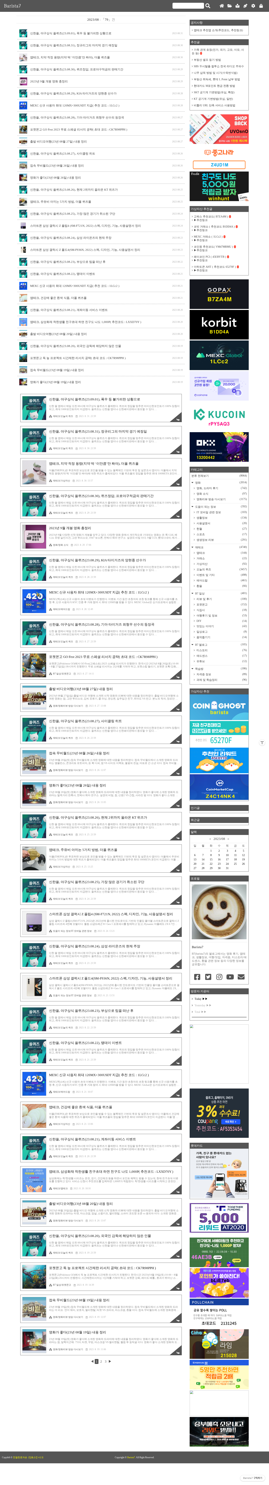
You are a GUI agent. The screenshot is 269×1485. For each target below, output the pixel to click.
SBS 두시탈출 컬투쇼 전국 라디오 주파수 (219, 66)
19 (243, 859)
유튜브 (221, 661)
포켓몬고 (221, 604)
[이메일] (241, 977)
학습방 (220, 668)
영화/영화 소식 (60, 545)
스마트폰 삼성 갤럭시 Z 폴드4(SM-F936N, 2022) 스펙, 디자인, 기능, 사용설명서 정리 (85, 249)
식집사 (221, 610)
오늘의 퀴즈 (221, 569)
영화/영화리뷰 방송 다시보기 (68, 705)
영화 (220, 482)
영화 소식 (221, 493)
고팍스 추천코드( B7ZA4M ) (211, 216)
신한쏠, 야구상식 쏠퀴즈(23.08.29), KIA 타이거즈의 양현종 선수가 (73, 93)
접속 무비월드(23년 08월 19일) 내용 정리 (57, 370)
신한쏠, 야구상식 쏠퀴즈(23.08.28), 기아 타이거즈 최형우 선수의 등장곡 (77, 117)
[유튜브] (230, 977)
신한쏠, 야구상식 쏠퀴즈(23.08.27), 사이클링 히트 (62, 153)
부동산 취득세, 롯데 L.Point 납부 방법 (217, 79)
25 (235, 863)
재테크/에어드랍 (61, 609)
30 (219, 868)
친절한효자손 (20, 1457)
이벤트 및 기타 (221, 574)
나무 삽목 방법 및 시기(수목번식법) (215, 72)
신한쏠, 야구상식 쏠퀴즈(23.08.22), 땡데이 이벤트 (62, 273)
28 (203, 868)
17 (227, 859)
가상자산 (221, 563)
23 (219, 863)
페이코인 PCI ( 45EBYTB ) (210, 256)
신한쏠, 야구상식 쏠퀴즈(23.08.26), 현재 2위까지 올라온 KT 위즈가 (74, 189)
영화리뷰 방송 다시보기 (221, 499)
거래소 (221, 558)
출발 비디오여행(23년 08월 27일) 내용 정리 (58, 141)
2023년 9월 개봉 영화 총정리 (49, 81)
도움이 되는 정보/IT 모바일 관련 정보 (72, 931)
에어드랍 (221, 580)
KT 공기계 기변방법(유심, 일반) (213, 98)
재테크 (220, 547)
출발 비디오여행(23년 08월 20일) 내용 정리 (58, 334)
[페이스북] (197, 977)
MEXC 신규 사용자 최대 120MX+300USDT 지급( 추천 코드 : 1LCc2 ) (74, 105)
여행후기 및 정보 (221, 615)
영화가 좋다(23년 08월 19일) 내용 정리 (55, 382)
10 (227, 855)
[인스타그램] (219, 977)
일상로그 (221, 631)
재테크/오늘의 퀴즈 (63, 416)
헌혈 (221, 528)
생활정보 (221, 517)
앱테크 (221, 552)
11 (235, 855)
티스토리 (221, 650)
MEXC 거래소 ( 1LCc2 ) (208, 236)
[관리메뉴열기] (262, 742)
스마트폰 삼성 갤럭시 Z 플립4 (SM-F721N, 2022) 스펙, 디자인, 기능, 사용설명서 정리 (85, 225)
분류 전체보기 (219, 475)
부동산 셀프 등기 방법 (207, 59)
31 (227, 868)
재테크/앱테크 (60, 1188)
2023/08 (219, 839)
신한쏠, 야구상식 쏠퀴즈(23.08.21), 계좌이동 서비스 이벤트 (69, 310)
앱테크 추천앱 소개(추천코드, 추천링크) (218, 30)
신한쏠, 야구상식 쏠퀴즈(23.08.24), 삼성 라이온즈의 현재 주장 (70, 237)
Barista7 (12, 6)
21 (203, 863)
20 (195, 863)
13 (195, 859)
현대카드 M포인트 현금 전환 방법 (214, 85)
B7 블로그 (220, 644)
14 (203, 859)
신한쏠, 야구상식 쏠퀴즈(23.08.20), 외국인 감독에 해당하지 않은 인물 (75, 346)
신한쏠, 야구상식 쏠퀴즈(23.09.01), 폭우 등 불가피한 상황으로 (70, 33)
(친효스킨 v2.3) (35, 1457)
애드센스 (221, 655)
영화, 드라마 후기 (221, 488)
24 (227, 863)
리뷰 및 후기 (221, 599)
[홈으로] (222, 6)
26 (243, 863)
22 (211, 863)
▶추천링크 (201, 220)
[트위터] (208, 977)
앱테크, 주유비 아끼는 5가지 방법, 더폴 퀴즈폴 (60, 201)
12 (243, 855)
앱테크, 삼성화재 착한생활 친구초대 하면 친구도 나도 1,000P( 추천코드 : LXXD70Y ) (85, 322)
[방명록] (237, 6)
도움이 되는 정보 (220, 506)
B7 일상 (220, 593)
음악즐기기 (221, 637)
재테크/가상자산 (61, 480)
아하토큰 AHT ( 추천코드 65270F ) (215, 266)
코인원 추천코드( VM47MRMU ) (213, 246)
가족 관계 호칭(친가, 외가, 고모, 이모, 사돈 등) (218, 51)
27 (195, 868)
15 (211, 859)
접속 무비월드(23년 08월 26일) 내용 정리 (57, 165)
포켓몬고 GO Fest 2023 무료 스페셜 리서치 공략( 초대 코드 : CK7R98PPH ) (78, 129)
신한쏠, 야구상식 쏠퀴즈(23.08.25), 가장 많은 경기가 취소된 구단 (72, 213)
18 (235, 859)
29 (211, 868)
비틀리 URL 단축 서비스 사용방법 (214, 105)
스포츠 (221, 534)
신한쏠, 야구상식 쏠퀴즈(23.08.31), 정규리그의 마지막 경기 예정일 (73, 45)
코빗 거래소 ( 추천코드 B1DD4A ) (214, 226)
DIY (221, 620)
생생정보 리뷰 (221, 539)
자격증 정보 (221, 674)
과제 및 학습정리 (221, 679)
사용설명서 (221, 523)
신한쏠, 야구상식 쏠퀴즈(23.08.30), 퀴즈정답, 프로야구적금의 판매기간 (76, 69)
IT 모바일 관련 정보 (221, 512)
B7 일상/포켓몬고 (62, 673)
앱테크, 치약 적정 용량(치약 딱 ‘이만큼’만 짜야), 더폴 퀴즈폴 (70, 57)
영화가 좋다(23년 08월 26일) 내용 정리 (55, 177)
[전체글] (230, 6)
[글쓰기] (245, 6)
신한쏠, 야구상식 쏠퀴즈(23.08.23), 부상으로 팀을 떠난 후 (68, 261)
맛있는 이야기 (221, 626)
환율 (221, 586)
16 (219, 859)
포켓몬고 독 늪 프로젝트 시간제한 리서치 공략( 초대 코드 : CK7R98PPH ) (78, 358)
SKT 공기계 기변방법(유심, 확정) (214, 92)
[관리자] (253, 6)
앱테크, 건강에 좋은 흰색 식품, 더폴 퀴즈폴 (58, 297)
